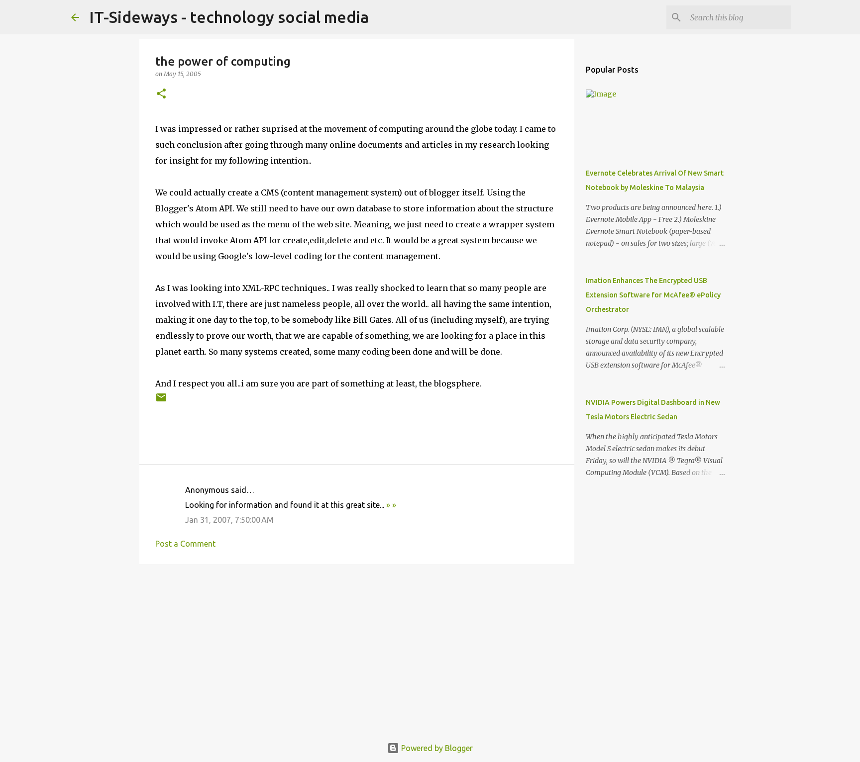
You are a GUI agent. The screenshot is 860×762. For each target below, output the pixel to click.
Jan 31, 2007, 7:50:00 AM (229, 519)
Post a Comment (185, 543)
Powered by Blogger (436, 748)
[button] (161, 94)
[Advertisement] (356, 648)
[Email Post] (161, 401)
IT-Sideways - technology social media (229, 17)
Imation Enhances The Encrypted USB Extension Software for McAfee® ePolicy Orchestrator (653, 295)
